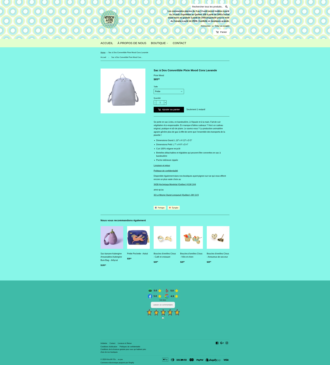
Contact (112, 343)
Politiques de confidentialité (130, 347)
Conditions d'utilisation (109, 347)
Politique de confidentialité (166, 171)
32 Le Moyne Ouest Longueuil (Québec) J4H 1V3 (176, 195)
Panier (223, 32)
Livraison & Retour (125, 343)
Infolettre (104, 343)
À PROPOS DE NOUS (132, 43)
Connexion (206, 26)
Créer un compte (222, 26)
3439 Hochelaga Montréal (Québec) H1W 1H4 (175, 184)
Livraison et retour (162, 165)
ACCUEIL (107, 43)
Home (103, 52)
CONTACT (179, 43)
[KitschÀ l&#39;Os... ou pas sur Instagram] (227, 343)
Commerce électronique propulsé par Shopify (117, 363)
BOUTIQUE (159, 43)
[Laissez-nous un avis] (163, 315)
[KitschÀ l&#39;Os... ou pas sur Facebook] (217, 343)
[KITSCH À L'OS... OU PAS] (163, 318)
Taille (156, 87)
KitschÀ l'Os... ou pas (114, 359)
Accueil (103, 57)
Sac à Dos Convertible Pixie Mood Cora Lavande (128, 52)
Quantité (157, 98)
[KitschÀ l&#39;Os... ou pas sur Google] (222, 343)
